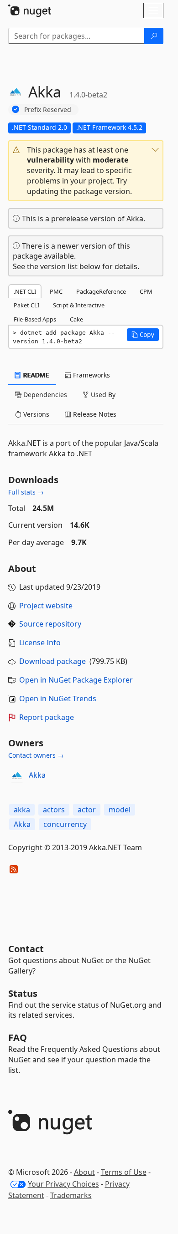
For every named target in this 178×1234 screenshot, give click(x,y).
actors (54, 810)
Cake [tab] (76, 319)
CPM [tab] (146, 291)
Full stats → (26, 492)
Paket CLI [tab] (26, 305)
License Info (40, 642)
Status (22, 993)
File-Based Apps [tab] (35, 319)
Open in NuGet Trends (57, 698)
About (84, 1172)
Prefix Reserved (47, 109)
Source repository (50, 624)
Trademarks (71, 1195)
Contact (26, 949)
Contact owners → (36, 755)
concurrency (65, 824)
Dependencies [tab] (44, 394)
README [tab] (35, 375)
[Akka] (17, 775)
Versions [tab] (35, 414)
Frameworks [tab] (90, 375)
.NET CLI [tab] (25, 291)
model (120, 810)
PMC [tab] (56, 291)
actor (87, 810)
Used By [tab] (102, 394)
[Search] (153, 36)
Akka (37, 775)
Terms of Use (124, 1172)
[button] (86, 171)
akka (22, 810)
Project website (46, 606)
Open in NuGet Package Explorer (76, 680)
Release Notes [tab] (93, 414)
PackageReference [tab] (101, 291)
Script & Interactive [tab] (79, 305)
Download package (52, 661)
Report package (46, 717)
